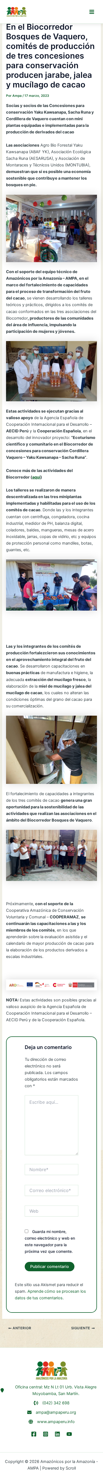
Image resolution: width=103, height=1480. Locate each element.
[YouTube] (69, 1434)
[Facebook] (34, 1434)
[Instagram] (45, 1434)
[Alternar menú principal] (92, 12)
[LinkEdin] (57, 1434)
